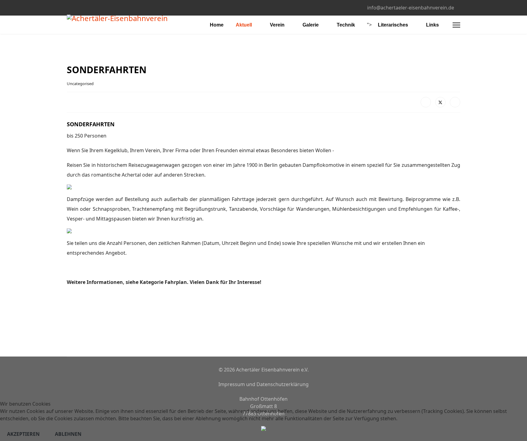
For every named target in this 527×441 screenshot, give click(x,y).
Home (217, 24)
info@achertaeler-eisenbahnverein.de (410, 7)
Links (432, 24)
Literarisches (393, 24)
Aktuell (244, 24)
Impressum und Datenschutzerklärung (263, 384)
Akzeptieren (23, 434)
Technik (346, 24)
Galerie (311, 24)
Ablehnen (68, 434)
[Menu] (456, 25)
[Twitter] (440, 102)
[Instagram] (78, 7)
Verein (277, 24)
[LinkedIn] (455, 102)
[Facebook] (68, 7)
